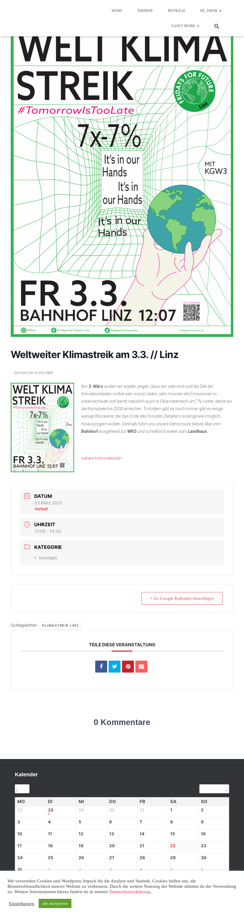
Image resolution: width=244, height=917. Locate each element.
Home (117, 11)
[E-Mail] (141, 667)
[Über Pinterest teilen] (128, 667)
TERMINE (145, 11)
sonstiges (48, 557)
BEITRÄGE (176, 11)
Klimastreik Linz (60, 625)
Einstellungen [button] (21, 903)
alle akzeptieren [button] (55, 903)
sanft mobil (183, 26)
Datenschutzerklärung (129, 891)
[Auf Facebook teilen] (101, 667)
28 (50, 810)
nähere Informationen (101, 458)
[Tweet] (115, 667)
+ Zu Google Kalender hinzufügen (182, 598)
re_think (209, 11)
